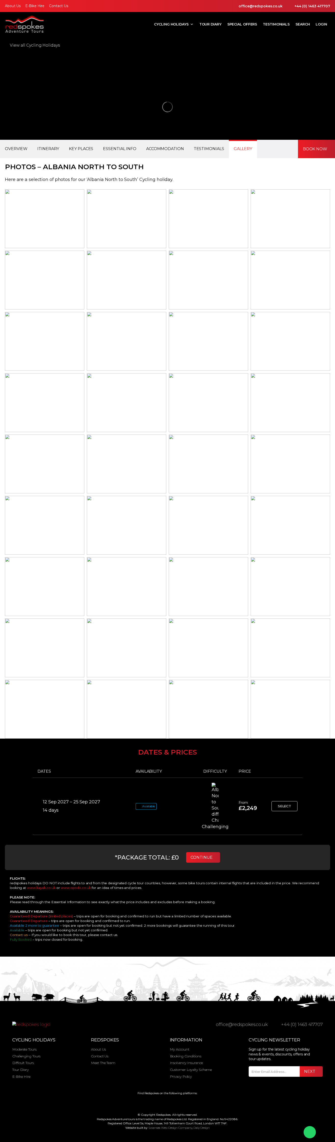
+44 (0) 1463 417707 (312, 6)
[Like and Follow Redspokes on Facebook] (153, 1103)
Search (303, 24)
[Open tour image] (44, 218)
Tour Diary (210, 24)
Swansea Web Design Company (170, 1127)
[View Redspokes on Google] (144, 1103)
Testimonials (276, 24)
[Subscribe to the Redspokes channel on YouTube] (182, 1103)
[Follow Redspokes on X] (163, 1103)
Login (321, 24)
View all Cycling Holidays (35, 45)
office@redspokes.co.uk (261, 6)
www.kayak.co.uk (41, 888)
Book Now (315, 149)
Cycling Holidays (171, 24)
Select (284, 806)
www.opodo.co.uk (76, 888)
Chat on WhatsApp (310, 1132)
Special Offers (242, 24)
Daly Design (201, 1127)
